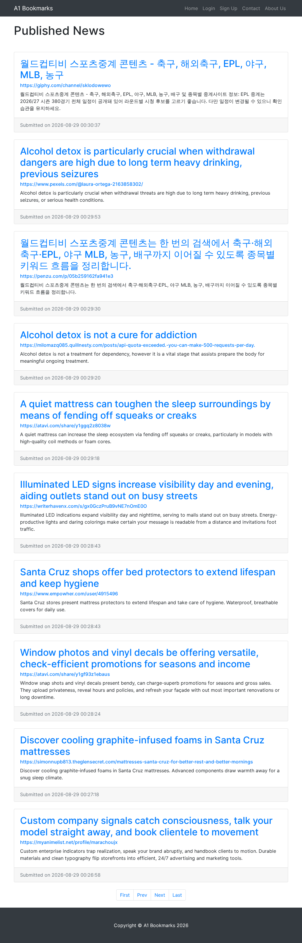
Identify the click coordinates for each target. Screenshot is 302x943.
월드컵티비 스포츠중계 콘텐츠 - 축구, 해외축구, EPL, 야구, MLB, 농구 (143, 69)
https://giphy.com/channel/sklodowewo (65, 85)
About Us (275, 8)
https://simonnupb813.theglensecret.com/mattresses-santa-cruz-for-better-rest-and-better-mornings (136, 762)
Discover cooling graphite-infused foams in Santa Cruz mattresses (142, 745)
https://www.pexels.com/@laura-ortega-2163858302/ (81, 184)
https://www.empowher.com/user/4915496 (69, 594)
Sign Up (228, 8)
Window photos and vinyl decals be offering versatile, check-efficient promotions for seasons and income (139, 658)
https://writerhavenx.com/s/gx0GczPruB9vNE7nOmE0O (83, 506)
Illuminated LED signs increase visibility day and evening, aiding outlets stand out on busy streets (147, 490)
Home (191, 8)
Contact (251, 8)
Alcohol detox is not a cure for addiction (108, 335)
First (125, 895)
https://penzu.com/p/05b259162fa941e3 (66, 276)
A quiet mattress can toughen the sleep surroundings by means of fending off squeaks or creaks (145, 409)
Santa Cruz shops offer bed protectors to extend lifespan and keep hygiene (147, 577)
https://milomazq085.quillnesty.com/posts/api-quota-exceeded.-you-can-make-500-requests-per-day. (137, 345)
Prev (142, 895)
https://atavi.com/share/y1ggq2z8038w (65, 425)
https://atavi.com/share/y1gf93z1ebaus (65, 674)
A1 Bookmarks (33, 8)
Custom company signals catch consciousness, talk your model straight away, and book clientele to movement (146, 826)
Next (160, 895)
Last (177, 895)
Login (209, 8)
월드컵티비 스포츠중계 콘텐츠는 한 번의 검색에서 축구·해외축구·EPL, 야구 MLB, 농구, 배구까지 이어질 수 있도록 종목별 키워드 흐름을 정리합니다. (147, 254)
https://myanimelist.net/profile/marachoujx (69, 842)
